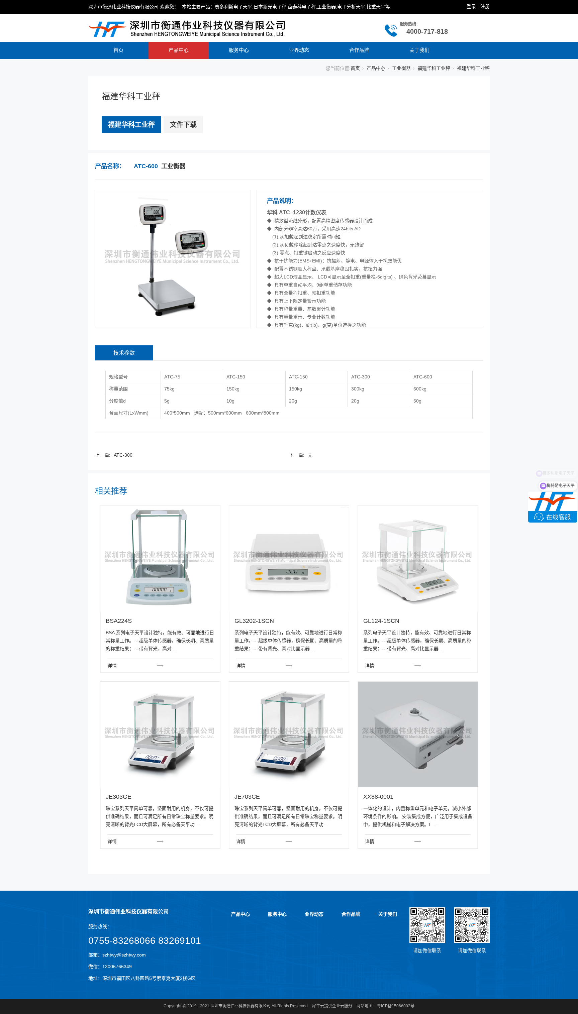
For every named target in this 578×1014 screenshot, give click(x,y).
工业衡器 (401, 68)
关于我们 (419, 50)
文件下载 (183, 124)
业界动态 (299, 50)
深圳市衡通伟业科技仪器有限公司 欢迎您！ (133, 6)
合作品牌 (359, 50)
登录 (471, 6)
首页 (118, 50)
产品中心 (179, 50)
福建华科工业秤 (433, 68)
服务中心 (239, 50)
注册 (485, 6)
